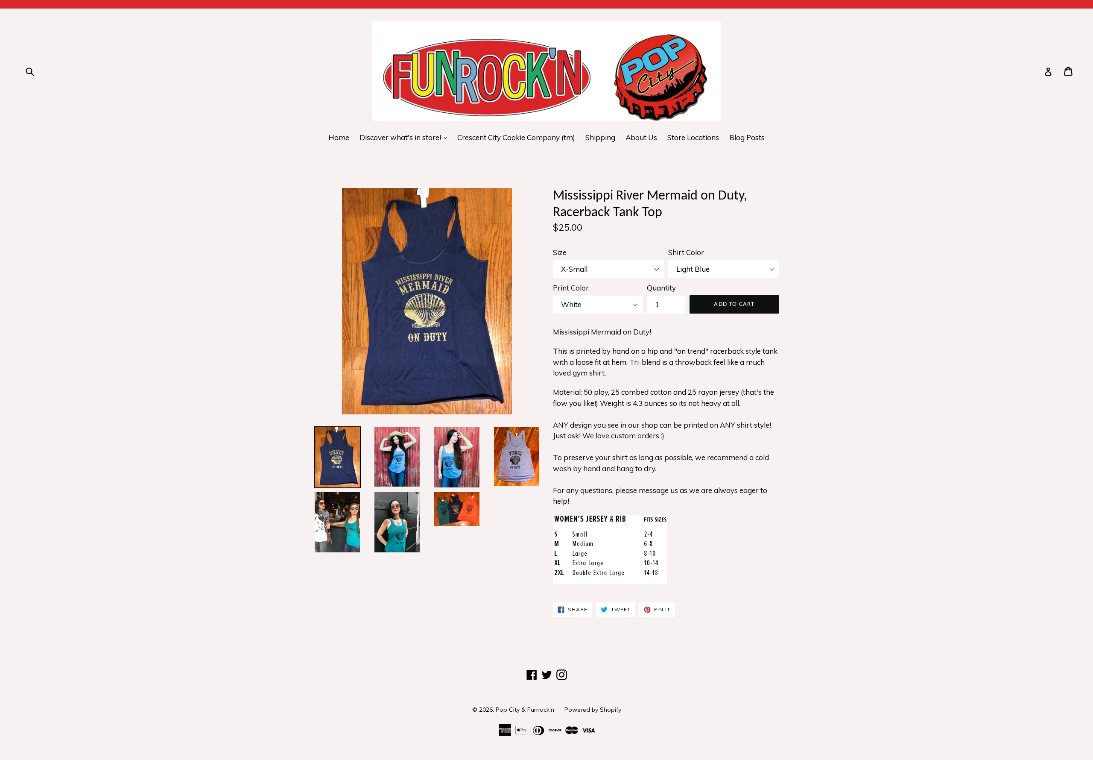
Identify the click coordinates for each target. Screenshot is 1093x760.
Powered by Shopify (592, 709)
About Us (641, 137)
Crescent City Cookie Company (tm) (516, 137)
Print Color (571, 287)
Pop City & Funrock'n (525, 709)
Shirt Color (686, 252)
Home (338, 137)
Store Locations (693, 137)
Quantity (661, 287)
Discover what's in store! (405, 137)
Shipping (600, 137)
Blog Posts (747, 137)
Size (560, 252)
